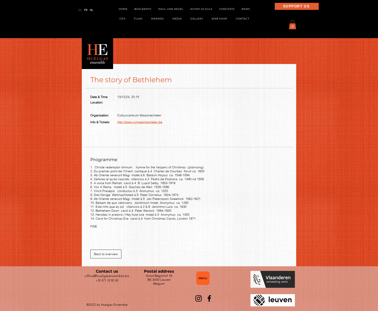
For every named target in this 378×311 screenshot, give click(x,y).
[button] (177, 19)
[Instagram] (198, 298)
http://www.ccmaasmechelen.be (139, 122)
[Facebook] (209, 298)
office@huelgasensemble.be (107, 276)
